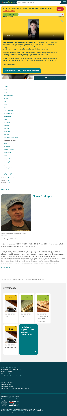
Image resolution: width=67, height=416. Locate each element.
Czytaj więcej (5, 267)
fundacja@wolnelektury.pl (13, 376)
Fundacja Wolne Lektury (8, 367)
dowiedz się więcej (9, 10)
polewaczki (7, 131)
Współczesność (9, 178)
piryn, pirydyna (8, 162)
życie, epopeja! (8, 174)
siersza (5, 92)
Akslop (5, 89)
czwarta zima (7, 116)
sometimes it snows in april (11, 137)
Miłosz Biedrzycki (43, 196)
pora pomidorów (8, 159)
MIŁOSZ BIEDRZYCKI (10, 314)
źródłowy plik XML (6, 279)
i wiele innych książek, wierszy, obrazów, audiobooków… (27, 331)
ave (4, 171)
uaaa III (5, 104)
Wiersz (8, 182)
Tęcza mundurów (8, 95)
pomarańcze (7, 134)
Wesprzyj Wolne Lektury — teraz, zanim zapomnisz (22, 71)
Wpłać (60, 9)
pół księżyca (7, 146)
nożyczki (6, 98)
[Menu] (64, 2)
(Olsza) (5, 156)
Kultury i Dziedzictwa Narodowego (15, 410)
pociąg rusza (7, 122)
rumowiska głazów (9, 149)
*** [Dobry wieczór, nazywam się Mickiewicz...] (43, 318)
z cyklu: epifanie (8, 168)
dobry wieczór (7, 125)
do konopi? (6, 128)
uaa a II (5, 107)
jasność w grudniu (8, 110)
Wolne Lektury (13, 398)
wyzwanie (6, 165)
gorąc (5, 143)
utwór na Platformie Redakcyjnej (35, 279)
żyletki (5, 119)
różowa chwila (7, 153)
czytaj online (51, 77)
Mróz (5, 101)
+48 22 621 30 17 (8, 374)
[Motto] (6, 86)
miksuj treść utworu (18, 279)
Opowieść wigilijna (9, 113)
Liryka (7, 180)
